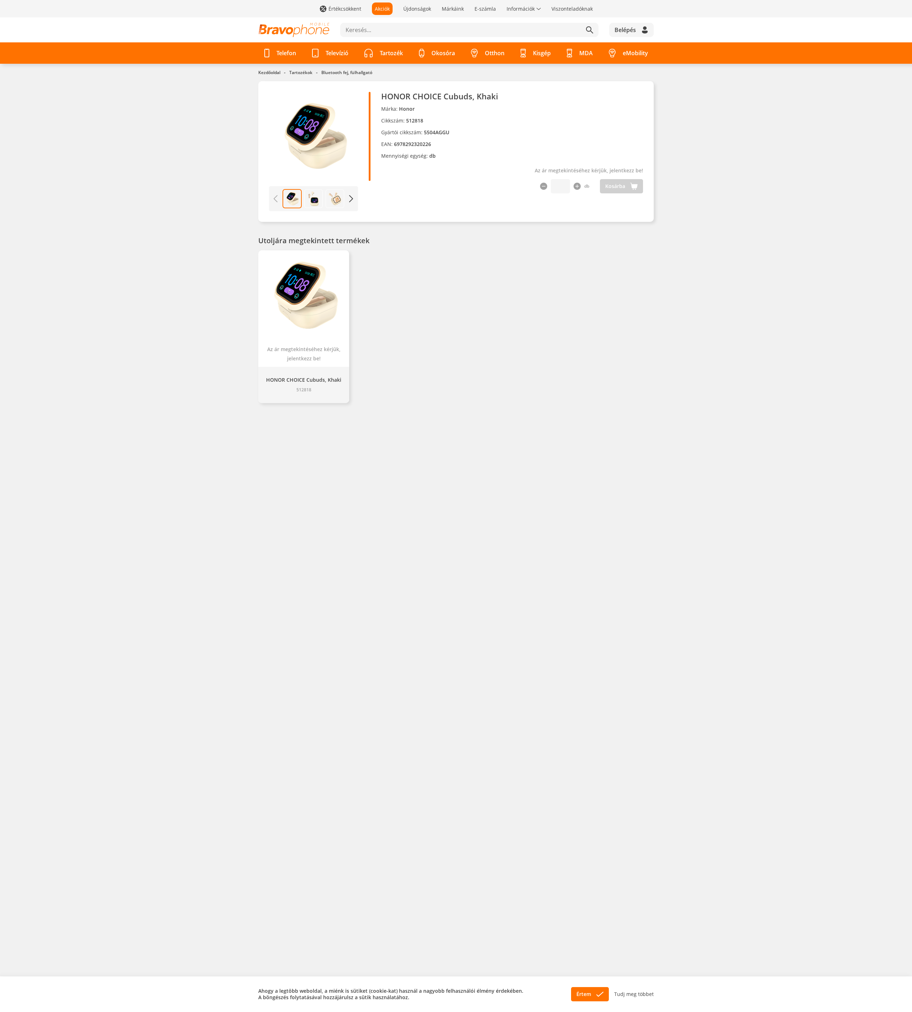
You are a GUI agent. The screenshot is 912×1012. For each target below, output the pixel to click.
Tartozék (391, 53)
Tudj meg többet (634, 994)
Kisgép (542, 53)
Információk (521, 8)
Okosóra (443, 53)
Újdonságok (417, 8)
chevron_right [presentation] (351, 198)
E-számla (485, 8)
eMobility (635, 53)
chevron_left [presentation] (275, 198)
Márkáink (453, 8)
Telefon (286, 53)
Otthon (494, 53)
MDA (586, 53)
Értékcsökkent (344, 8)
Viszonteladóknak (572, 8)
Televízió (337, 53)
